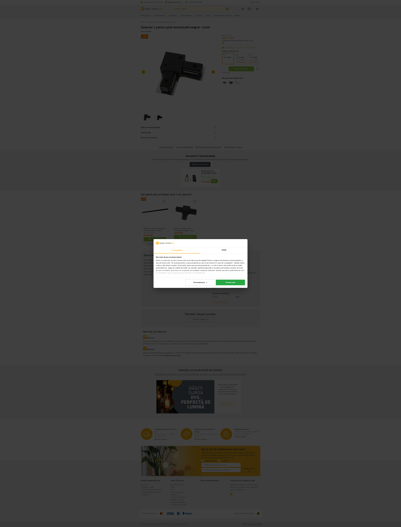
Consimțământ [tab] (177, 250)
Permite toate (230, 282)
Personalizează (199, 282)
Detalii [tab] (224, 250)
